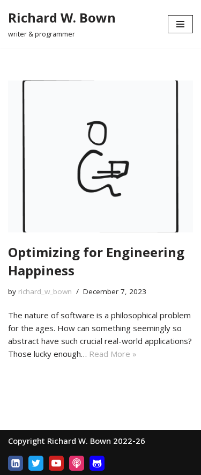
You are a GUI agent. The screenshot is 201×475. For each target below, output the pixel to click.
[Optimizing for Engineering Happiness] (100, 156)
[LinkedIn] (15, 463)
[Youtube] (56, 463)
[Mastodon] (97, 463)
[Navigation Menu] (180, 24)
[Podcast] (76, 463)
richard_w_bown (45, 291)
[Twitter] (35, 463)
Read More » (113, 353)
